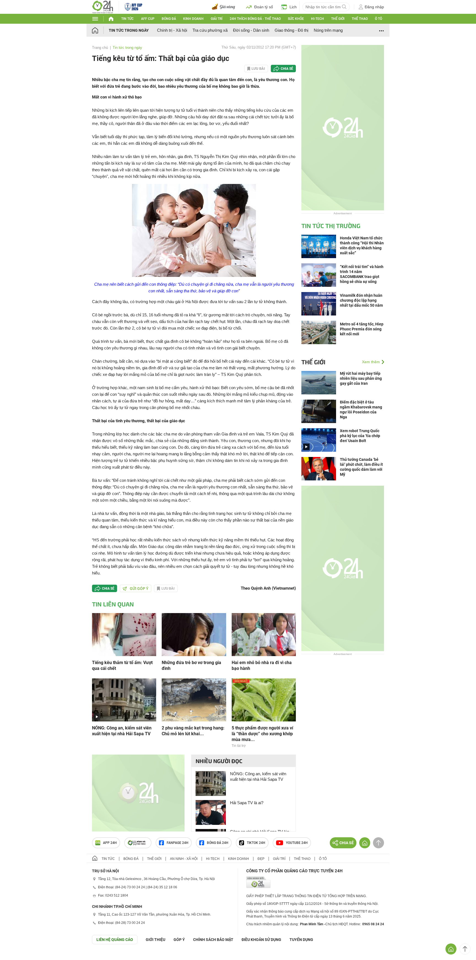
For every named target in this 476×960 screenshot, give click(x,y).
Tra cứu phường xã (210, 30)
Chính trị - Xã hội (172, 30)
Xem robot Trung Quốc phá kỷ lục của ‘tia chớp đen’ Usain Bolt (360, 436)
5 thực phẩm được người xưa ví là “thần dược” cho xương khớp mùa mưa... (262, 733)
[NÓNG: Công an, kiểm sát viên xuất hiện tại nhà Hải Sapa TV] (124, 699)
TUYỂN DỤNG (301, 939)
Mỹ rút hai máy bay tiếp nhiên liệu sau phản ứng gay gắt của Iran (361, 378)
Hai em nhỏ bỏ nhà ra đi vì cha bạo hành (262, 665)
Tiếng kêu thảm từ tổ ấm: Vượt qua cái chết (122, 665)
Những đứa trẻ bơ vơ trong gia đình (191, 665)
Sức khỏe (296, 19)
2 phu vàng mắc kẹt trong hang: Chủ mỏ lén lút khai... (193, 730)
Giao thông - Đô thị (291, 30)
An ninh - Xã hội (184, 859)
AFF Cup (148, 19)
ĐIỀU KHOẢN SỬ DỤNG (261, 939)
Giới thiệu (155, 939)
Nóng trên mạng (328, 30)
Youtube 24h (297, 843)
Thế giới (337, 19)
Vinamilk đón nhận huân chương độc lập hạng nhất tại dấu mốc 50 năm (361, 300)
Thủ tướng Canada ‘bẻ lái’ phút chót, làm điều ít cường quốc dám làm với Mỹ (361, 467)
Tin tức (127, 19)
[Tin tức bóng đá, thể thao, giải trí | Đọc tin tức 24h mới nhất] (102, 6)
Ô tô (378, 19)
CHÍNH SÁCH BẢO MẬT (213, 939)
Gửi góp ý (139, 588)
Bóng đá (169, 19)
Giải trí (216, 19)
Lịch (293, 7)
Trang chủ (100, 48)
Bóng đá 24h (217, 843)
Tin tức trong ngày (129, 30)
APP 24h (110, 843)
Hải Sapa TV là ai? (246, 802)
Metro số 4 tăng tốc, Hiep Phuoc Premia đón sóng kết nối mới (361, 329)
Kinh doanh (193, 19)
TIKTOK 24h (256, 843)
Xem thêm (371, 362)
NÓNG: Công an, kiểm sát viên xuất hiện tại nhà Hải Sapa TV (122, 730)
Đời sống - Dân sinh (251, 30)
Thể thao (360, 19)
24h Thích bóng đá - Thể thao (255, 19)
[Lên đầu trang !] (464, 948)
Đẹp (261, 859)
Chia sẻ (287, 69)
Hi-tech (317, 19)
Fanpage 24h (177, 843)
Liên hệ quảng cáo (114, 939)
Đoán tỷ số (263, 7)
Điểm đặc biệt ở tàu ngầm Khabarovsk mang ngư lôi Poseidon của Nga (361, 409)
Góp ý (179, 939)
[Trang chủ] (100, 30)
